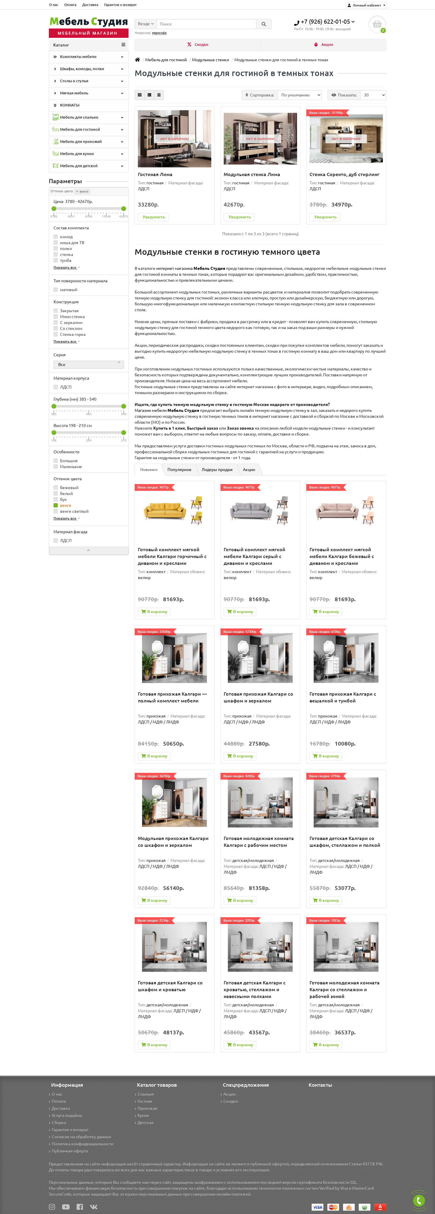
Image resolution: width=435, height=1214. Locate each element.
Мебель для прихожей (80, 141)
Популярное (179, 469)
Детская (146, 1122)
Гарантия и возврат (120, 5)
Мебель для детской (78, 166)
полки (65, 248)
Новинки (148, 469)
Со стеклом (70, 328)
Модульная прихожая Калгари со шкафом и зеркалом (173, 842)
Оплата (70, 5)
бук (63, 499)
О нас (53, 5)
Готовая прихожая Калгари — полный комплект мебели (172, 697)
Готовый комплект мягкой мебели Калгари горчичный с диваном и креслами (172, 556)
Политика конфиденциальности (82, 1144)
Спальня (146, 1094)
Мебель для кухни (76, 153)
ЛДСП (65, 387)
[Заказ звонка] (419, 1201)
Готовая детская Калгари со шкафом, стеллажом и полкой (345, 842)
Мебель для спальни (78, 117)
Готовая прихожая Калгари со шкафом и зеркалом (258, 697)
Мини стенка (72, 316)
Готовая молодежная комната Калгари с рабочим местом (259, 842)
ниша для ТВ (71, 242)
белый (66, 493)
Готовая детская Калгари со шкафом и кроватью (170, 986)
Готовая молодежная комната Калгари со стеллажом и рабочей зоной (345, 989)
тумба (65, 260)
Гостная (145, 1101)
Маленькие (70, 466)
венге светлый (73, 511)
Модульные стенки (210, 59)
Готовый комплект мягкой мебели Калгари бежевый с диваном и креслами (342, 556)
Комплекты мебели (77, 56)
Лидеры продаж (217, 469)
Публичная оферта (70, 1151)
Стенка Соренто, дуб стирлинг (344, 174)
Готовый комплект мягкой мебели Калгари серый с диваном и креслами (254, 556)
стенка (66, 254)
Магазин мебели (167, 410)
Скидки (201, 44)
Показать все (65, 267)
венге (83, 191)
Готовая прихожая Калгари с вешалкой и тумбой (343, 697)
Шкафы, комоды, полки (81, 69)
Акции (326, 44)
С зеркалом (71, 322)
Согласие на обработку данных (81, 1136)
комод (65, 236)
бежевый (68, 487)
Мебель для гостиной (79, 129)
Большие (68, 460)
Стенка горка (72, 334)
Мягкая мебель (73, 93)
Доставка (90, 5)
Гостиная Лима (155, 174)
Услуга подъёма (67, 1115)
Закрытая (69, 310)
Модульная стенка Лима (252, 174)
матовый (68, 289)
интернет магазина (190, 268)
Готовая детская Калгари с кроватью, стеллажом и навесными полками (255, 989)
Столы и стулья (73, 81)
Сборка (59, 1122)
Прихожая (147, 1108)
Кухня (143, 1115)
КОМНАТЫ (69, 105)
